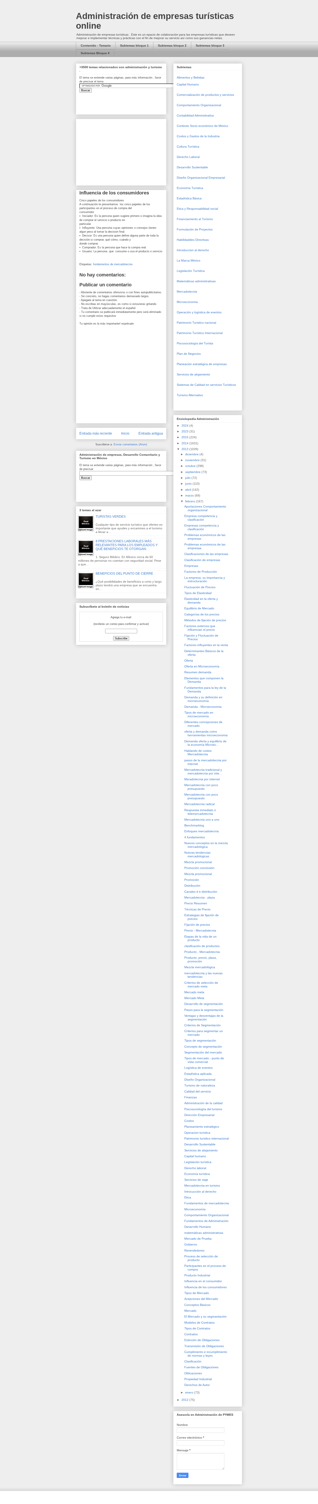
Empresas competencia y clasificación (201, 527)
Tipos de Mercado (196, 1293)
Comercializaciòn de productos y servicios (205, 94)
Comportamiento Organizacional (199, 105)
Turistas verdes (111, 516)
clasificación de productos (202, 946)
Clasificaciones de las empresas (206, 554)
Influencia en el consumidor (203, 1281)
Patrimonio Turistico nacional (196, 322)
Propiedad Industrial (198, 1379)
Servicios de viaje (196, 1179)
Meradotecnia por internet (202, 779)
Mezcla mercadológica (199, 967)
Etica (187, 1197)
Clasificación (192, 1361)
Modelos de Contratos (199, 1322)
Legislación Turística (191, 271)
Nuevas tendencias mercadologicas (197, 854)
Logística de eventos (198, 1067)
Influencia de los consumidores (205, 1287)
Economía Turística (190, 188)
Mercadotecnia (187, 291)
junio (189, 483)
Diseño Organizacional (199, 1079)
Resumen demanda (197, 672)
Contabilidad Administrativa (195, 115)
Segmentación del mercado (203, 1052)
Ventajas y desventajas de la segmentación (203, 1017)
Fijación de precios (197, 924)
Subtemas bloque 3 (210, 45)
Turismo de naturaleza (199, 1085)
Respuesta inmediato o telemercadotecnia (200, 811)
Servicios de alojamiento (193, 374)
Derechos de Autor (197, 1385)
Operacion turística (197, 1132)
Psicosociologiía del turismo (203, 1109)
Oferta (188, 660)
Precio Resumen (195, 903)
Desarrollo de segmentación (203, 1004)
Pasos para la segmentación (203, 1010)
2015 (185, 437)
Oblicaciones (193, 1373)
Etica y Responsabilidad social (197, 208)
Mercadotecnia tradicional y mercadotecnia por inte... (203, 771)
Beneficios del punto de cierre (124, 573)
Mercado (190, 1310)
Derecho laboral (195, 1168)
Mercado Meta (194, 998)
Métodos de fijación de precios (205, 620)
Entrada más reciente (95, 433)
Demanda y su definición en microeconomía (203, 699)
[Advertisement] (13, 1408)
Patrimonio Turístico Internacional (200, 333)
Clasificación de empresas (202, 560)
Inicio (125, 433)
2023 (185, 431)
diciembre (192, 454)
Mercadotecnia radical (199, 804)
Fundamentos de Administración (206, 1221)
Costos (189, 1120)
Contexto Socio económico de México (202, 126)
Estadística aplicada (198, 1073)
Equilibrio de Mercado (199, 608)
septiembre (193, 472)
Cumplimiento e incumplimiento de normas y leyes (205, 1353)
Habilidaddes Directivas (193, 239)
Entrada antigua (150, 433)
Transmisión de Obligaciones (204, 1346)
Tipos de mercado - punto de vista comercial (204, 1060)
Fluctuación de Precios (199, 587)
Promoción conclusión (199, 868)
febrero (190, 501)
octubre (190, 466)
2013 (185, 449)
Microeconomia (187, 302)
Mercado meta (194, 992)
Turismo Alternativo (190, 395)
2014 (185, 443)
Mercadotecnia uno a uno (201, 819)
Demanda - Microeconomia (203, 706)
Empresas (191, 566)
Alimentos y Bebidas (190, 77)
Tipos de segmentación (200, 1040)
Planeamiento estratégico (201, 1126)
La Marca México (188, 260)
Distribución (192, 885)
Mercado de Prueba (198, 1238)
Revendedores (194, 1250)
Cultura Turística (188, 146)
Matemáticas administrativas (196, 281)
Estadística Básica (189, 198)
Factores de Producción (200, 571)
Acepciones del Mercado (201, 1299)
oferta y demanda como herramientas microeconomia (206, 733)
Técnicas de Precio (197, 909)
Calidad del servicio (197, 1091)
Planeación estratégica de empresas (202, 364)
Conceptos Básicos (197, 1305)
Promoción (191, 879)
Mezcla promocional (198, 862)
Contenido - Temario (96, 45)
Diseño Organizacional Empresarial (201, 177)
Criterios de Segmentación (202, 1025)
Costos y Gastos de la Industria (198, 136)
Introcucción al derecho (200, 1191)
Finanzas (190, 1097)
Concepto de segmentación (203, 1046)
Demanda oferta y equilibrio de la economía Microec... (205, 743)
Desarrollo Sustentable (192, 167)
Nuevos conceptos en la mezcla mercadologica (206, 844)
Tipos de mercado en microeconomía (198, 714)
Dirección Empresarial (199, 1115)
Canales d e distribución (200, 891)
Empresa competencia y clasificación (200, 517)
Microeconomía (195, 1209)
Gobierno (190, 1244)
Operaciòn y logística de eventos (199, 312)
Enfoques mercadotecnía (201, 831)
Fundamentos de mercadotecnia (206, 1203)
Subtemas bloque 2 (172, 45)
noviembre (193, 460)
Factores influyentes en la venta (206, 645)
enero (189, 1392)
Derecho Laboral (188, 157)
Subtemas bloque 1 (134, 45)
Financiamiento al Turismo (195, 219)
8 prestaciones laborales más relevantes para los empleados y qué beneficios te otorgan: (127, 545)
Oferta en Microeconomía (201, 666)
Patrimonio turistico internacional (206, 1138)
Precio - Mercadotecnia (200, 930)
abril (188, 489)
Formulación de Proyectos (195, 229)
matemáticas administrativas (203, 1232)
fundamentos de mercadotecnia (112, 264)
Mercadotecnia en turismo (202, 1185)
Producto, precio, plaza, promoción (200, 959)
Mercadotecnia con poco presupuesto (201, 786)
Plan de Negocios (189, 353)
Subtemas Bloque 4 (95, 53)
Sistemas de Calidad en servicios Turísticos (206, 384)
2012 (185, 1400)
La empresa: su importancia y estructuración (204, 579)
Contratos (191, 1334)
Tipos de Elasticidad (198, 593)
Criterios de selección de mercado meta (201, 984)
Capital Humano (188, 84)
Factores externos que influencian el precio (199, 627)
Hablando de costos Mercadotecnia (198, 752)
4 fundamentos (194, 837)
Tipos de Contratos (197, 1328)
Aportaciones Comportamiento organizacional (205, 508)
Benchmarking (194, 825)
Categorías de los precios (201, 614)
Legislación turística (197, 1162)
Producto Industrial (197, 1275)
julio (188, 477)
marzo (190, 495)
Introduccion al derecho (193, 250)
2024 (185, 425)
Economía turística (197, 1174)
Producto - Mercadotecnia (202, 952)
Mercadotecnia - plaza (199, 897)
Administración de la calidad (203, 1103)
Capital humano (195, 1156)
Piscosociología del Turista (195, 343)
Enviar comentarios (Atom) (130, 444)
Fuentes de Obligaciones (201, 1367)
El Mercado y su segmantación (205, 1316)
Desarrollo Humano (197, 1226)
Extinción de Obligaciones (202, 1340)
